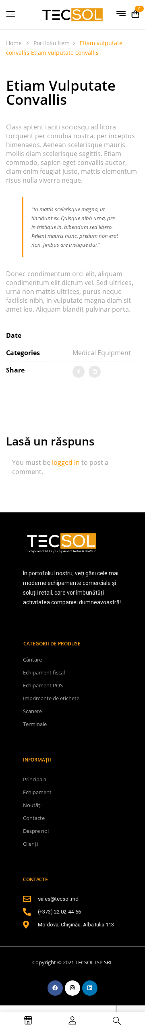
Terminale (35, 724)
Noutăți (32, 805)
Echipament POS (43, 685)
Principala (34, 779)
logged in (66, 462)
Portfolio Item (51, 43)
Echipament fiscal (44, 672)
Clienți (30, 843)
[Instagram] (72, 988)
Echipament (37, 792)
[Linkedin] (89, 988)
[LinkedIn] (95, 372)
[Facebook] (78, 372)
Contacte (34, 818)
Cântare (32, 659)
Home (14, 43)
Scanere (32, 711)
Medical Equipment (101, 352)
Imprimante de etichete (51, 698)
